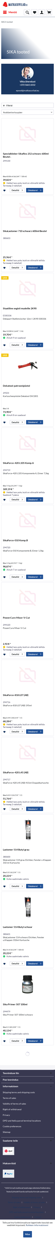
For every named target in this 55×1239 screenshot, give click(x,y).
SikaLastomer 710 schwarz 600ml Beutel (25, 230)
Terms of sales (9, 1098)
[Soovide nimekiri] (34, 12)
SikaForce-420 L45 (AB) (15, 772)
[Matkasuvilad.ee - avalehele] (15, 5)
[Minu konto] (41, 12)
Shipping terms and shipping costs (19, 1092)
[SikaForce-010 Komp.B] (27, 520)
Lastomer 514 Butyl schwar (17, 926)
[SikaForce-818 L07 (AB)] (27, 675)
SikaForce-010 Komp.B (15, 540)
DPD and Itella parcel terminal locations (22, 1120)
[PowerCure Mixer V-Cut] (27, 598)
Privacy (6, 1115)
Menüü (13, 12)
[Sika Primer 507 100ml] (27, 984)
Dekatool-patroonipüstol (16, 385)
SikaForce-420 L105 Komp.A (18, 462)
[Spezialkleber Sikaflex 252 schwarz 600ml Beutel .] (27, 134)
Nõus (27, 1234)
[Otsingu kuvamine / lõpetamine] (27, 12)
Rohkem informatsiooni (37, 1225)
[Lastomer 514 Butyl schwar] (27, 907)
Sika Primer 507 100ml (15, 1004)
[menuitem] (9, 12)
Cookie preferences (12, 1126)
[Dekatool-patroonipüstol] (27, 366)
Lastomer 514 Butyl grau (16, 849)
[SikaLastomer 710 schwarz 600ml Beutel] (27, 211)
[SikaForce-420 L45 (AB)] (27, 752)
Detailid (15, 190)
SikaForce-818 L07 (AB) (15, 694)
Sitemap (6, 1132)
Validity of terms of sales (14, 1103)
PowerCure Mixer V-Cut (16, 617)
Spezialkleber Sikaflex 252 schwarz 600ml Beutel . (26, 155)
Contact (37, 1217)
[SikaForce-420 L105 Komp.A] (27, 443)
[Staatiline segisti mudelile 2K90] (27, 288)
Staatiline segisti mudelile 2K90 (20, 308)
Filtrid (9, 105)
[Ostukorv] (49, 12)
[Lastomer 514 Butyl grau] (27, 829)
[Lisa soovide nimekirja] (4, 190)
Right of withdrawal (12, 1109)
